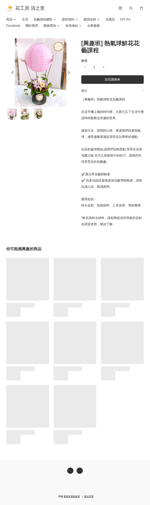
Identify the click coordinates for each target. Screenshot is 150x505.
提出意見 (89, 496)
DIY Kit (125, 19)
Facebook (13, 25)
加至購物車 (112, 79)
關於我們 (32, 25)
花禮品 (110, 19)
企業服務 (93, 25)
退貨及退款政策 (71, 496)
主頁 (25, 19)
